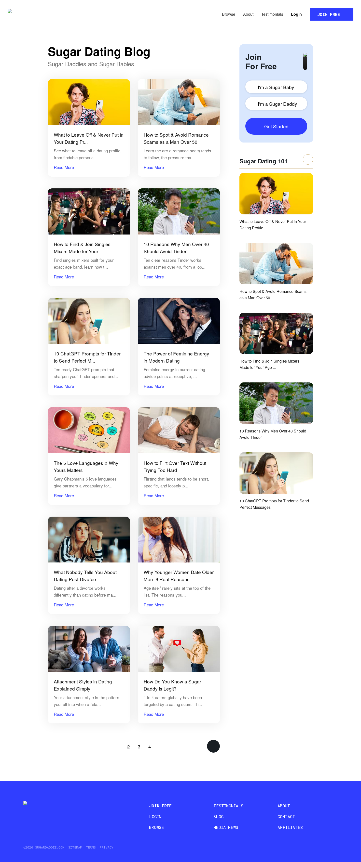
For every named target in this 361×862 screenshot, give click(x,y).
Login (296, 14)
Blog (218, 816)
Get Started (276, 126)
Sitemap (75, 847)
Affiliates (290, 827)
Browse (228, 14)
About (248, 14)
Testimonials (272, 14)
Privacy (106, 847)
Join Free (328, 14)
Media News (225, 827)
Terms (91, 847)
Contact (286, 816)
